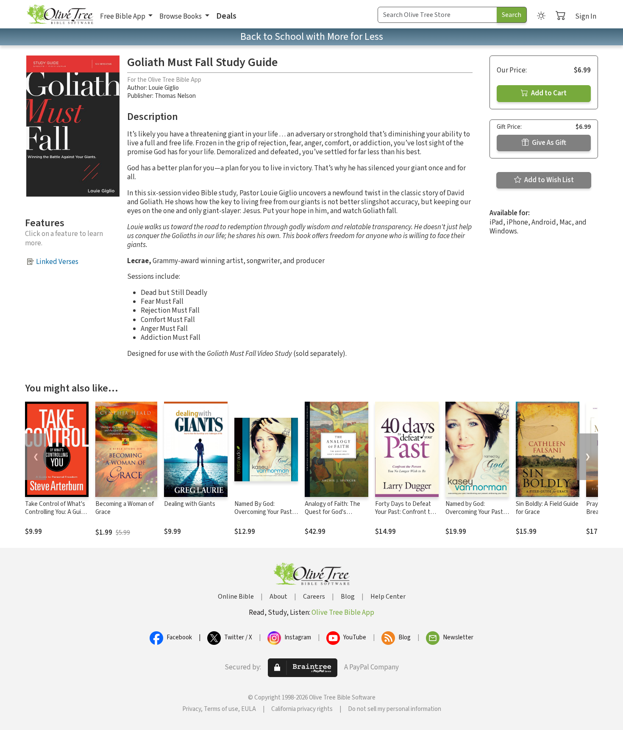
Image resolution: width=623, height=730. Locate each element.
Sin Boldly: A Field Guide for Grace (547, 508)
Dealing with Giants (189, 504)
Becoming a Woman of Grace (124, 508)
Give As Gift (548, 143)
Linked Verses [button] (57, 262)
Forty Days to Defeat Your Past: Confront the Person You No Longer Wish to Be (406, 516)
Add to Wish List (548, 180)
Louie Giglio (163, 87)
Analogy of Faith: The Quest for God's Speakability (332, 512)
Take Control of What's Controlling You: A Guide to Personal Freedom (56, 512)
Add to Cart (548, 93)
